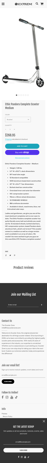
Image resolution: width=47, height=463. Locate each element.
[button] (16, 95)
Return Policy (7, 416)
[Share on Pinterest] (15, 255)
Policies (4, 414)
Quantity (8, 125)
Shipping (8, 139)
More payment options (22, 158)
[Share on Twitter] (10, 255)
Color (7, 114)
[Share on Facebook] (6, 255)
